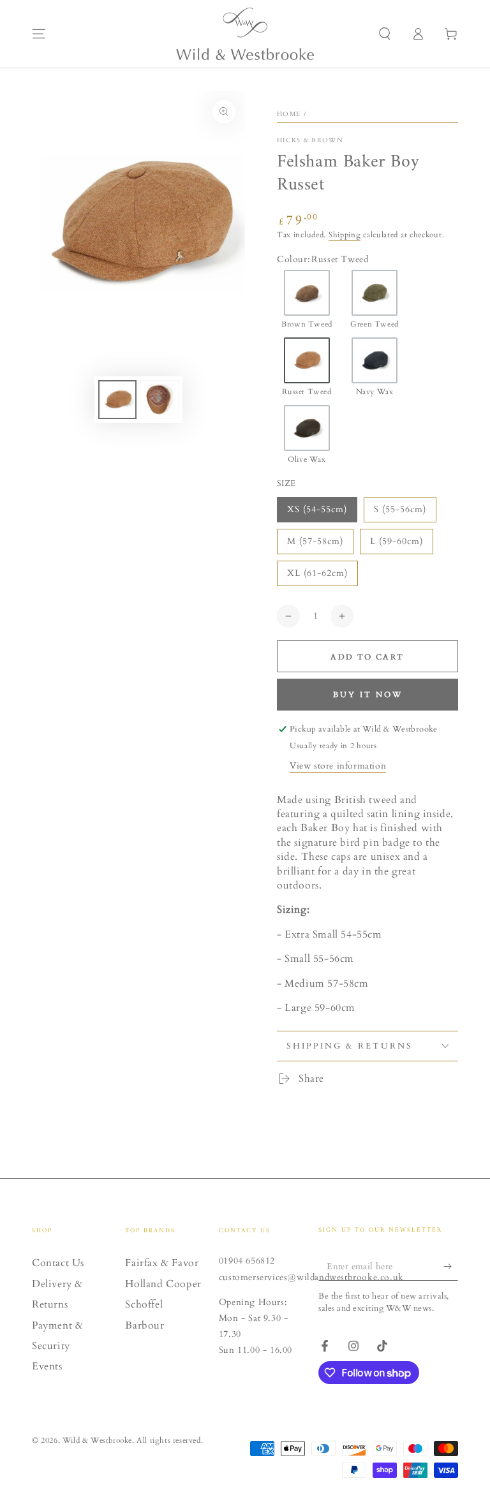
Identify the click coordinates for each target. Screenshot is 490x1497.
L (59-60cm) (396, 541)
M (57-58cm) (315, 541)
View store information (338, 766)
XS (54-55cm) (317, 509)
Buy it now (368, 695)
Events (47, 1366)
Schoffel (144, 1304)
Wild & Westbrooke (97, 1440)
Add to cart (367, 657)
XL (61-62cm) (317, 573)
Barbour (144, 1325)
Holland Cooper (163, 1284)
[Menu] (39, 34)
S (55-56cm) (400, 509)
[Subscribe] (450, 1266)
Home (289, 114)
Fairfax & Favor (161, 1263)
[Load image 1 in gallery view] (117, 399)
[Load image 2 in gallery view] (159, 399)
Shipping (345, 235)
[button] (384, 34)
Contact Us (58, 1263)
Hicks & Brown (310, 140)
